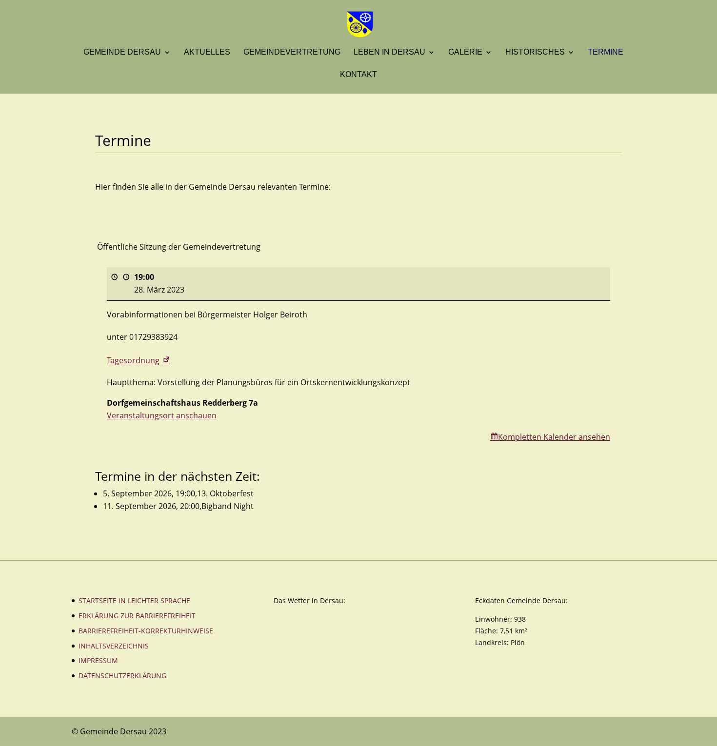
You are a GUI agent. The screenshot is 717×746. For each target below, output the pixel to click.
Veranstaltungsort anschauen (162, 415)
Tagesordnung (139, 360)
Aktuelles (207, 52)
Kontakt (358, 75)
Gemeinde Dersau (122, 52)
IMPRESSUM (98, 660)
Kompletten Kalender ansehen (554, 437)
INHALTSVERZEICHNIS (114, 645)
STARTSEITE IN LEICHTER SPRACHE (134, 600)
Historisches (535, 52)
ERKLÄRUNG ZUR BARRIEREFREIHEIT (137, 615)
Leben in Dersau (389, 52)
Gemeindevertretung (291, 52)
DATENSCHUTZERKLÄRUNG (122, 675)
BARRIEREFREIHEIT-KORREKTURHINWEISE (146, 630)
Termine (605, 52)
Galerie (465, 52)
